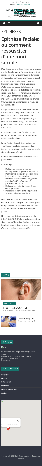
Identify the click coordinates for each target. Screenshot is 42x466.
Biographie (5, 374)
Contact (4, 393)
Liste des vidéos (7, 382)
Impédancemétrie (23, 5)
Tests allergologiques (26, 318)
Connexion (5, 385)
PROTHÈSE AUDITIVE (15, 307)
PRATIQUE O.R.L (9, 303)
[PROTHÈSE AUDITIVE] (21, 280)
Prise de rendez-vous (9, 389)
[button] (8, 430)
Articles (4, 378)
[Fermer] (18, 421)
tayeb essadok (26, 311)
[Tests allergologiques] (8, 317)
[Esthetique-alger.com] (4, 23)
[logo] (4, 347)
